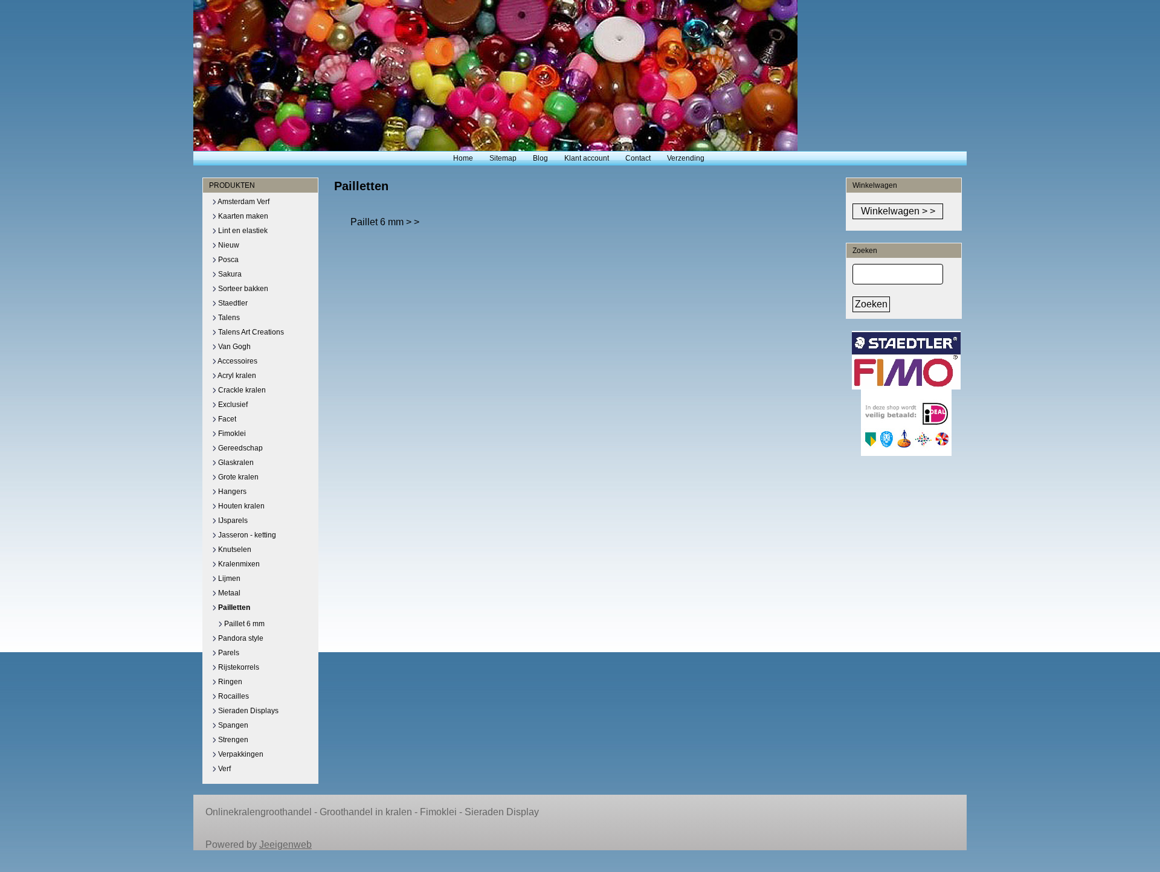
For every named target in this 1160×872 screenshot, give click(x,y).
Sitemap (503, 158)
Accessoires (236, 361)
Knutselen (233, 549)
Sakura (229, 274)
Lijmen (228, 578)
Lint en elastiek (242, 230)
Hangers (231, 491)
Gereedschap (239, 448)
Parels (227, 653)
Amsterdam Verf (242, 201)
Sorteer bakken (242, 288)
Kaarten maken (242, 216)
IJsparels (232, 520)
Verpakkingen (239, 754)
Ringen (229, 682)
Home (463, 158)
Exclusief (232, 404)
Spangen (232, 725)
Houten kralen (240, 506)
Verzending (685, 158)
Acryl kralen (236, 375)
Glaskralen (235, 462)
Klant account (586, 158)
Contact (638, 158)
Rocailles (232, 696)
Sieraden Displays (247, 711)
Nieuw (227, 245)
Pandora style (239, 638)
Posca (227, 259)
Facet (226, 419)
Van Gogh (233, 346)
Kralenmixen (238, 564)
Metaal (228, 593)
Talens (228, 317)
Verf (223, 769)
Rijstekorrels (237, 667)
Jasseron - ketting (246, 535)
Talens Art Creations (250, 332)
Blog (540, 158)
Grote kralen (237, 477)
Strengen (232, 740)
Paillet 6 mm (243, 624)
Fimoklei (231, 433)
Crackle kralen (241, 390)
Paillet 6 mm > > (384, 222)
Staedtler (232, 303)
